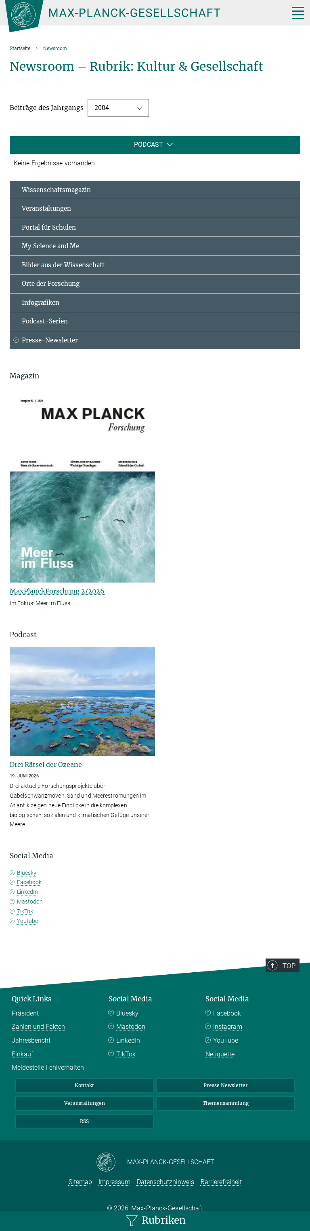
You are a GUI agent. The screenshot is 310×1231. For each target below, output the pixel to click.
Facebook (29, 882)
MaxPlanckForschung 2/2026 (57, 591)
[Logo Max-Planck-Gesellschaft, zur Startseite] (137, 16)
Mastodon (30, 901)
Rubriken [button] (162, 1220)
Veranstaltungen (46, 208)
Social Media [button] (31, 856)
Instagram (227, 1026)
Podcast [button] (23, 635)
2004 (101, 108)
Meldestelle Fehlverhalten (48, 1067)
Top (289, 966)
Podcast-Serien (45, 321)
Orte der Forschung (51, 283)
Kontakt (84, 1085)
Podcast (148, 144)
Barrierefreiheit (221, 1182)
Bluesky (26, 873)
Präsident (25, 1013)
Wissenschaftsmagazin (56, 190)
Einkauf (22, 1054)
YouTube (225, 1040)
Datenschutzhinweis (165, 1182)
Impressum (114, 1182)
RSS (84, 1121)
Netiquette (220, 1054)
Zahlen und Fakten (38, 1026)
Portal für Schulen (49, 227)
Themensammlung (226, 1103)
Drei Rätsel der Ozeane (46, 764)
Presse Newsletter (225, 1085)
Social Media (130, 999)
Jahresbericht (31, 1040)
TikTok (25, 911)
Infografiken (40, 302)
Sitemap (80, 1182)
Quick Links (32, 999)
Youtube (27, 921)
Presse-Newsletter (50, 340)
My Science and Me (50, 246)
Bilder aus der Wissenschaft (63, 265)
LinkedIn (27, 892)
